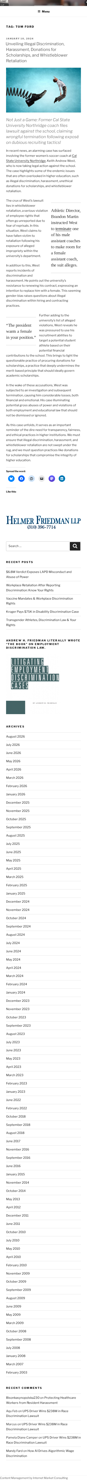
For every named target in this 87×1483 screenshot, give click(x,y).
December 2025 (18, 802)
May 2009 (13, 1315)
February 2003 (16, 1372)
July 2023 (13, 1042)
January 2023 (15, 1092)
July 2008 (13, 1348)
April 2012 (13, 1207)
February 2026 (16, 786)
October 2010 (16, 1232)
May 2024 (13, 959)
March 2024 (14, 976)
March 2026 (14, 778)
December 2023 (18, 1001)
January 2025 (15, 893)
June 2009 (13, 1306)
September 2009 (18, 1290)
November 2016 (17, 1149)
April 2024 (13, 968)
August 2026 (15, 736)
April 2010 (13, 1257)
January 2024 (15, 992)
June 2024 (13, 951)
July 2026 (13, 745)
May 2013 (13, 1199)
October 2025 (16, 819)
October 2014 (16, 1191)
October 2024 (16, 918)
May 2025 (13, 860)
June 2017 (13, 1141)
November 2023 (18, 1009)
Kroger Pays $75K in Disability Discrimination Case (42, 612)
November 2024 (18, 910)
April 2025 (13, 868)
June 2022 (13, 1100)
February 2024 (16, 984)
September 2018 (18, 1125)
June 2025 (13, 852)
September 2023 (18, 1025)
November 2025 (18, 811)
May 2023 (13, 1058)
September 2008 (18, 1339)
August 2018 (15, 1133)
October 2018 (16, 1116)
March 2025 (14, 877)
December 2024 (18, 901)
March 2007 (14, 1364)
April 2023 (13, 1067)
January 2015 (15, 1174)
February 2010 (16, 1265)
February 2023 (16, 1083)
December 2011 (17, 1215)
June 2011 (13, 1224)
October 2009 (16, 1281)
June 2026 (13, 753)
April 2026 (13, 769)
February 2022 (16, 1108)
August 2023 (15, 1034)
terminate (63, 228)
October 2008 (16, 1331)
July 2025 (13, 844)
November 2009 (18, 1273)
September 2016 (18, 1158)
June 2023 (13, 1050)
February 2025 (16, 885)
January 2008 (15, 1356)
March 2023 (14, 1075)
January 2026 (15, 794)
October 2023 (16, 1017)
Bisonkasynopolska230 (22, 1398)
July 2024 (13, 943)
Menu (46, 11)
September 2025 (18, 827)
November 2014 (17, 1182)
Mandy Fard (14, 1451)
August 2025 (15, 835)
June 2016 (13, 1166)
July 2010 (12, 1240)
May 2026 (13, 761)
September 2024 (18, 926)
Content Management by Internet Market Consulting (34, 1478)
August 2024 (15, 935)
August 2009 (15, 1298)
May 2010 (13, 1248)
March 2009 (15, 1323)
